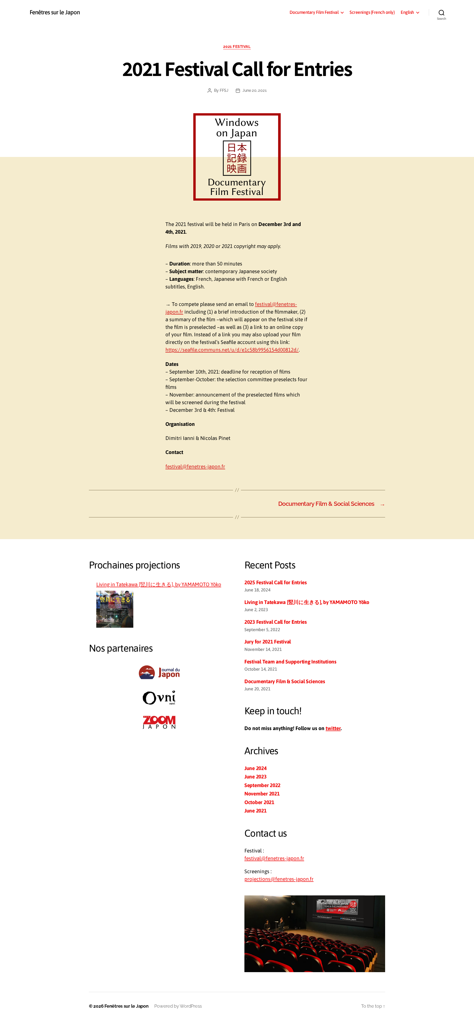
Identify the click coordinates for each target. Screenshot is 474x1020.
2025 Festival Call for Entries (275, 582)
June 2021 (255, 810)
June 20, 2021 (254, 90)
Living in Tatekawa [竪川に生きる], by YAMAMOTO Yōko (158, 584)
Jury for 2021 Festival (267, 641)
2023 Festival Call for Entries (275, 622)
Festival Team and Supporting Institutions (290, 661)
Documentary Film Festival (314, 12)
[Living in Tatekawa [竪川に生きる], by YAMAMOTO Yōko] (114, 609)
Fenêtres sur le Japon (55, 12)
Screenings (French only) (372, 12)
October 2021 (259, 802)
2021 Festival (237, 46)
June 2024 (255, 768)
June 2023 (255, 776)
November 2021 (262, 793)
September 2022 (262, 785)
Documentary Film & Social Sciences (284, 681)
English (407, 12)
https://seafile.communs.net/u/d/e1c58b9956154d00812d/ (232, 350)
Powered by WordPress (178, 1006)
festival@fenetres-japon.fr (195, 466)
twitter (333, 728)
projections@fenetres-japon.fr (279, 879)
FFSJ (224, 90)
